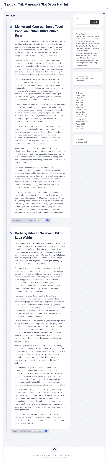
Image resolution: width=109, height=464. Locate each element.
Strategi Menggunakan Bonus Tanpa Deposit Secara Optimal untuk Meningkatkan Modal (86, 55)
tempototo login (57, 255)
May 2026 (79, 102)
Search (78, 18)
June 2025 (79, 129)
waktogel (56, 85)
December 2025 (81, 114)
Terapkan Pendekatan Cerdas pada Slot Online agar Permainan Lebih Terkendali (87, 48)
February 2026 (81, 110)
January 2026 (80, 112)
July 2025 (79, 126)
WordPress (53, 457)
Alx (66, 457)
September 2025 (81, 121)
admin (31, 220)
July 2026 (79, 98)
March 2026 (80, 107)
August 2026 (80, 95)
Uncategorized (39, 220)
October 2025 (80, 119)
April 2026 (79, 105)
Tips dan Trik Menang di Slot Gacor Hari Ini (36, 4)
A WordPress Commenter (85, 78)
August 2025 (80, 124)
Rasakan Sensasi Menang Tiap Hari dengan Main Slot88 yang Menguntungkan (87, 62)
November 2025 (81, 117)
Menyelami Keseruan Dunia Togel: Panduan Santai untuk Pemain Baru (39, 31)
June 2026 (79, 100)
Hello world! (80, 81)
